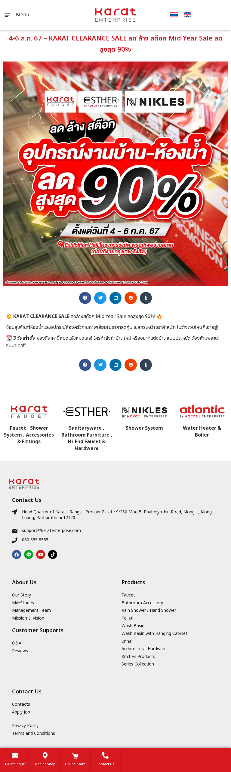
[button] (85, 298)
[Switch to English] (187, 15)
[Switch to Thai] (174, 15)
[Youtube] (40, 554)
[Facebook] (16, 554)
